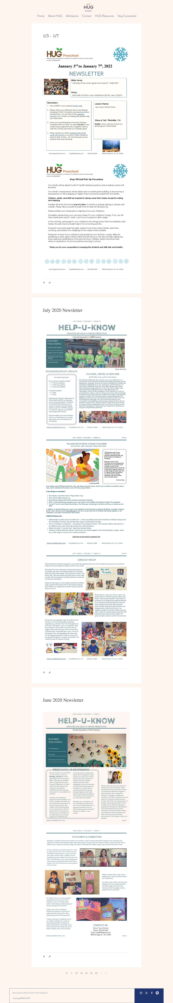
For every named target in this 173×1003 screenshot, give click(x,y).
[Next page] (101, 973)
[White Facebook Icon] (151, 992)
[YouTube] (157, 992)
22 (76, 973)
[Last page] (106, 973)
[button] (55, 16)
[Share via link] (50, 282)
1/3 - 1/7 (51, 35)
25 (91, 973)
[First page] (66, 973)
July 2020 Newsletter (62, 310)
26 (96, 973)
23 (81, 973)
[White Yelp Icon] (146, 992)
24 (86, 973)
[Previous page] (71, 973)
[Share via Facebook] (44, 282)
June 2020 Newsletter (63, 700)
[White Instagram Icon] (141, 992)
